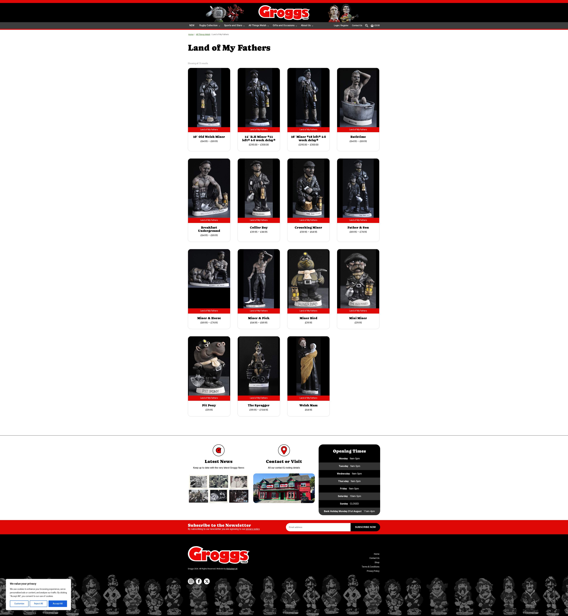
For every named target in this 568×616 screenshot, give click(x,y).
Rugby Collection (208, 25)
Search (366, 25)
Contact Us (357, 25)
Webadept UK (231, 568)
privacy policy (253, 529)
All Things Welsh (257, 25)
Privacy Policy (373, 571)
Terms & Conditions (370, 566)
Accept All (58, 603)
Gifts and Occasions (284, 25)
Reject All (38, 603)
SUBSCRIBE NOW (365, 527)
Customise (19, 603)
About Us (306, 25)
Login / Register (341, 25)
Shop (377, 562)
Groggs (284, 12)
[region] (38, 594)
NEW (191, 25)
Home (190, 34)
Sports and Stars (233, 25)
